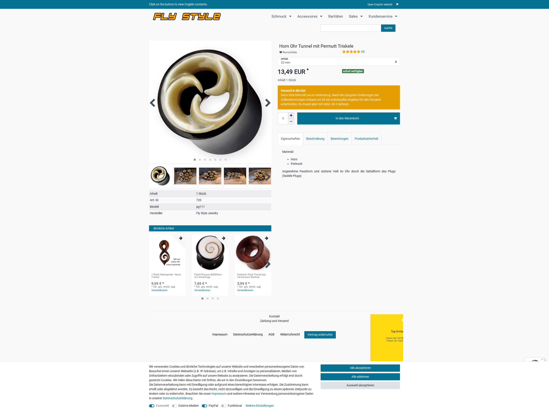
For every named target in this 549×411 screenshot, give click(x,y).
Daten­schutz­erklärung (248, 334)
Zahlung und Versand (274, 321)
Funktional (235, 405)
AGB (271, 334)
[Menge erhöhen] (291, 115)
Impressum (219, 334)
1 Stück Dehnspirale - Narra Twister (166, 276)
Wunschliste (289, 52)
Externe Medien (188, 405)
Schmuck (279, 16)
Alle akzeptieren (360, 368)
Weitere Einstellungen (260, 405)
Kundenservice (381, 16)
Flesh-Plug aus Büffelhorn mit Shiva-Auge (208, 276)
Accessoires (307, 16)
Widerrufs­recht (290, 334)
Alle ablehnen (360, 376)
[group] (167, 252)
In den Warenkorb (347, 118)
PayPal (213, 405)
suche (388, 28)
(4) (363, 51)
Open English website (380, 4)
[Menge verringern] (291, 121)
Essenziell (162, 405)
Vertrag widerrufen (320, 334)
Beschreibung (315, 138)
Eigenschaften (290, 138)
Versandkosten (159, 290)
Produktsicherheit (366, 138)
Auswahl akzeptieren (360, 385)
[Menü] (542, 360)
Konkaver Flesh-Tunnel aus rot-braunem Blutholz (251, 276)
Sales (354, 16)
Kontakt (274, 316)
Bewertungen (339, 138)
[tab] (290, 138)
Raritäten (335, 16)
